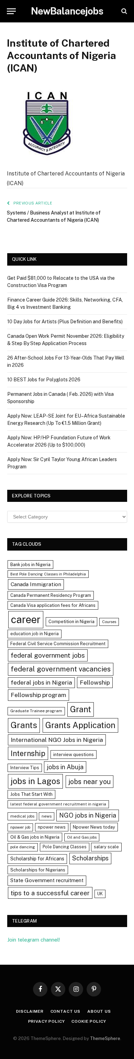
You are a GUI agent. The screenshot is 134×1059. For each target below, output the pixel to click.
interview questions (73, 754)
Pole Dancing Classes (65, 846)
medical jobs (22, 816)
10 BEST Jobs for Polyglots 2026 (43, 379)
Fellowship (95, 682)
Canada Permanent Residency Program (50, 595)
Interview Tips (24, 767)
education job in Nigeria (34, 633)
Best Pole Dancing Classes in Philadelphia (48, 574)
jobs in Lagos (35, 781)
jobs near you (89, 781)
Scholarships (90, 858)
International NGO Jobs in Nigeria (57, 739)
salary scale (106, 846)
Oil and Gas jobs (82, 837)
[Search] (123, 11)
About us (99, 1011)
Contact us (65, 1011)
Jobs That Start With (31, 794)
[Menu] (11, 11)
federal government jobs (48, 655)
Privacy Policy (46, 1021)
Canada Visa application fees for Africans (53, 605)
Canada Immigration (36, 584)
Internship (28, 753)
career (26, 619)
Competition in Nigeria (71, 621)
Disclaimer (29, 1011)
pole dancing (22, 847)
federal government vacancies (61, 669)
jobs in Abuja (65, 767)
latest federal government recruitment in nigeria (58, 804)
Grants (24, 725)
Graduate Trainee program (36, 710)
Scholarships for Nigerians (37, 869)
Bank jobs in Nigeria (30, 564)
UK (100, 893)
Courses (109, 621)
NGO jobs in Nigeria (87, 815)
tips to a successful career (50, 893)
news (47, 816)
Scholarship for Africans (37, 858)
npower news (52, 827)
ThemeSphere (105, 1038)
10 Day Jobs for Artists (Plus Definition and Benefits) (65, 321)
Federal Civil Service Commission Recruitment (57, 643)
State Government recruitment (46, 880)
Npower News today (94, 827)
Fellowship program (38, 694)
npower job (20, 827)
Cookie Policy (88, 1021)
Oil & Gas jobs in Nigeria (34, 837)
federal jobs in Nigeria (41, 682)
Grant (80, 709)
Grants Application (80, 725)
